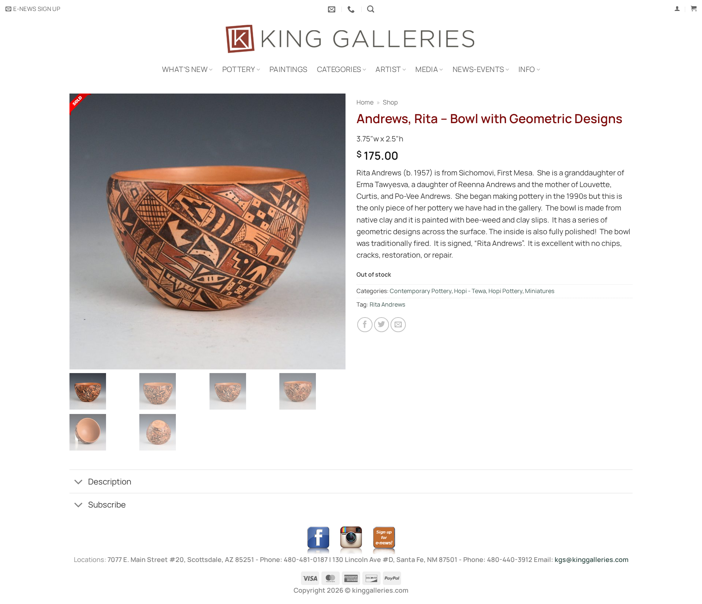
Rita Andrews (387, 304)
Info (526, 69)
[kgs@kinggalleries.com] (332, 9)
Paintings (288, 69)
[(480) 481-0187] (351, 9)
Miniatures (539, 291)
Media (426, 69)
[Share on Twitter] (381, 325)
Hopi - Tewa (470, 291)
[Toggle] (78, 482)
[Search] (370, 9)
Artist (388, 69)
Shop (390, 102)
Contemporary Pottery (421, 291)
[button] (32, 9)
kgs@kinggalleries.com (592, 559)
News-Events (478, 69)
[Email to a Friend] (398, 325)
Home (365, 102)
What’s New (185, 69)
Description (109, 481)
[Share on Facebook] (365, 325)
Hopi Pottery (505, 291)
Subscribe (107, 504)
